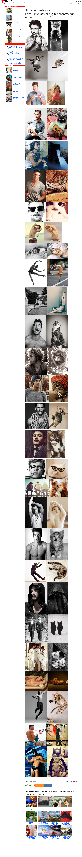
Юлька (75, 781)
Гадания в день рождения (31, 808)
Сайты (19, 2)
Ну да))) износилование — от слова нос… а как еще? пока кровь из (22, 52)
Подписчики (26, 2)
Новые (28, 6)
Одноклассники (40, 785)
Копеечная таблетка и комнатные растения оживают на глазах (55, 809)
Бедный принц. (11, 49)
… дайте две (11, 55)
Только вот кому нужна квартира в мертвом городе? (19, 62)
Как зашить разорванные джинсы (43, 823)
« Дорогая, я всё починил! (30, 782)
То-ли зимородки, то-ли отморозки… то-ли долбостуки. (19, 48)
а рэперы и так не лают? (13, 53)
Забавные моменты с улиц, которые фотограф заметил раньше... (55, 838)
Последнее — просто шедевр (14, 63)
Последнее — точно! (12, 46)
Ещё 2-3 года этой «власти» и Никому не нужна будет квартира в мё (22, 58)
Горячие (33, 6)
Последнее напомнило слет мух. (15, 60)
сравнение (34, 781)
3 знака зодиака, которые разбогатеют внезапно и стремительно (43, 838)
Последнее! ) (11, 57)
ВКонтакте (49, 785)
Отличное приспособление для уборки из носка (66, 823)
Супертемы (9, 65)
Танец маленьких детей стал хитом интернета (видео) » (65, 782)
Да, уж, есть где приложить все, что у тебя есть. (18, 54)
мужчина (30, 781)
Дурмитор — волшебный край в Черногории (55, 823)
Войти (78, 1)
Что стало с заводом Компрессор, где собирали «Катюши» (66, 837)
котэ (28, 781)
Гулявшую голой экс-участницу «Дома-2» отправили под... (32, 837)
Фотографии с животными (66, 808)
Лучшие (39, 6)
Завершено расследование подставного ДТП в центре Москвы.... (43, 809)
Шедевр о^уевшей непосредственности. (16, 59)
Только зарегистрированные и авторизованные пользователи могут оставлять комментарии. (49, 791)
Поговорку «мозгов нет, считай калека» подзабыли (18, 47)
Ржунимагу (10, 51)
